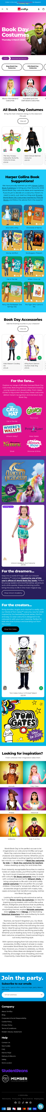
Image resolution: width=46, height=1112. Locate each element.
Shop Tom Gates (10, 629)
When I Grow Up (34, 279)
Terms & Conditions (9, 1028)
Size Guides (6, 1046)
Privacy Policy (7, 1025)
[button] (40, 1106)
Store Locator (7, 1063)
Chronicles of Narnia (34, 228)
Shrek (12, 451)
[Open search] (7, 9)
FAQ (3, 1049)
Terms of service (27, 1098)
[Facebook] (15, 1102)
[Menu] (2, 9)
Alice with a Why (12, 228)
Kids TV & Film (34, 839)
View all (23, 121)
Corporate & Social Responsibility (14, 1018)
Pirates (11, 813)
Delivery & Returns (9, 1056)
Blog (3, 1015)
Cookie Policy (7, 1022)
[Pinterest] (30, 1102)
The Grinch (34, 418)
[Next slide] (42, 67)
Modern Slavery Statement (12, 1032)
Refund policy (6, 1098)
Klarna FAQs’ (6, 1053)
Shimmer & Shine (34, 451)
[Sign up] (41, 995)
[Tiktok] (23, 1102)
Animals (11, 786)
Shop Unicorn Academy (13, 593)
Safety (4, 1059)
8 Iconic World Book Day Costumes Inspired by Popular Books (23, 197)
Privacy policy (16, 1098)
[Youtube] (26, 1102)
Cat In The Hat (12, 279)
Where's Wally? (12, 436)
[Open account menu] (38, 9)
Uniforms (11, 839)
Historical (34, 813)
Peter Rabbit (34, 436)
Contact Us (6, 1042)
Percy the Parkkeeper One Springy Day (12, 306)
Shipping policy (39, 1098)
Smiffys (25, 1095)
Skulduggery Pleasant (34, 253)
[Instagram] (19, 1102)
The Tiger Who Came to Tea (34, 306)
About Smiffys (7, 1011)
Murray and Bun (12, 253)
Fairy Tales (35, 786)
